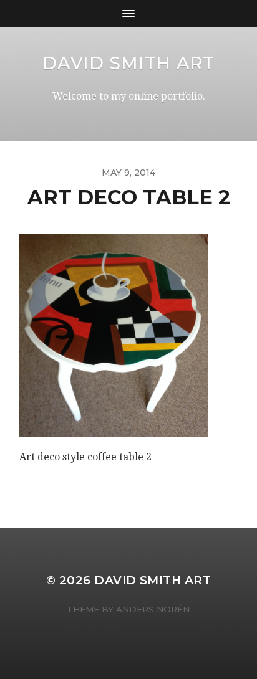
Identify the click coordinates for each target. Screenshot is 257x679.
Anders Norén (153, 609)
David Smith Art (128, 63)
